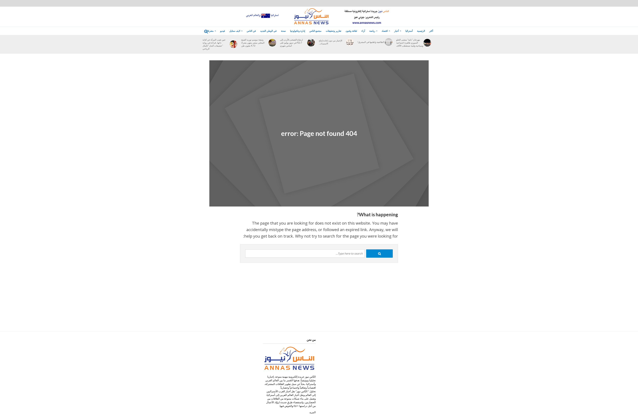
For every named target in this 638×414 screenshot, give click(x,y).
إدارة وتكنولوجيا (297, 30)
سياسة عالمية (365, 46)
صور (176, 39)
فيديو (222, 30)
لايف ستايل (234, 30)
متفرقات (209, 30)
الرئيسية (421, 30)
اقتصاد (385, 30)
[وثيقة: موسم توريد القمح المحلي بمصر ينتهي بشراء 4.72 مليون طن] (272, 43)
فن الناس (251, 30)
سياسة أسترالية (366, 39)
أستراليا (409, 30)
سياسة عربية (365, 52)
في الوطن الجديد (268, 30)
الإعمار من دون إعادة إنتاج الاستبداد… (330, 42)
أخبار (396, 30)
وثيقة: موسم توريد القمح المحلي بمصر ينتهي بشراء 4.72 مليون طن (253, 42)
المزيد (312, 412)
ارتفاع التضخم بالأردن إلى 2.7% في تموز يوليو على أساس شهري (291, 42)
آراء (363, 30)
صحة (283, 30)
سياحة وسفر (207, 39)
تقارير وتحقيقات (333, 30)
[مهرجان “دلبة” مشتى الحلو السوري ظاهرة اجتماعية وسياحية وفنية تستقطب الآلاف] (427, 43)
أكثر (431, 30)
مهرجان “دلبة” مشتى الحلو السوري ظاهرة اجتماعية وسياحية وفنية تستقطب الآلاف (409, 42)
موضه (203, 52)
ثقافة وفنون (351, 30)
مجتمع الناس (315, 30)
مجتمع (204, 46)
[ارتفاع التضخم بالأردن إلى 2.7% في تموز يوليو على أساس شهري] (311, 43)
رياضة (372, 30)
